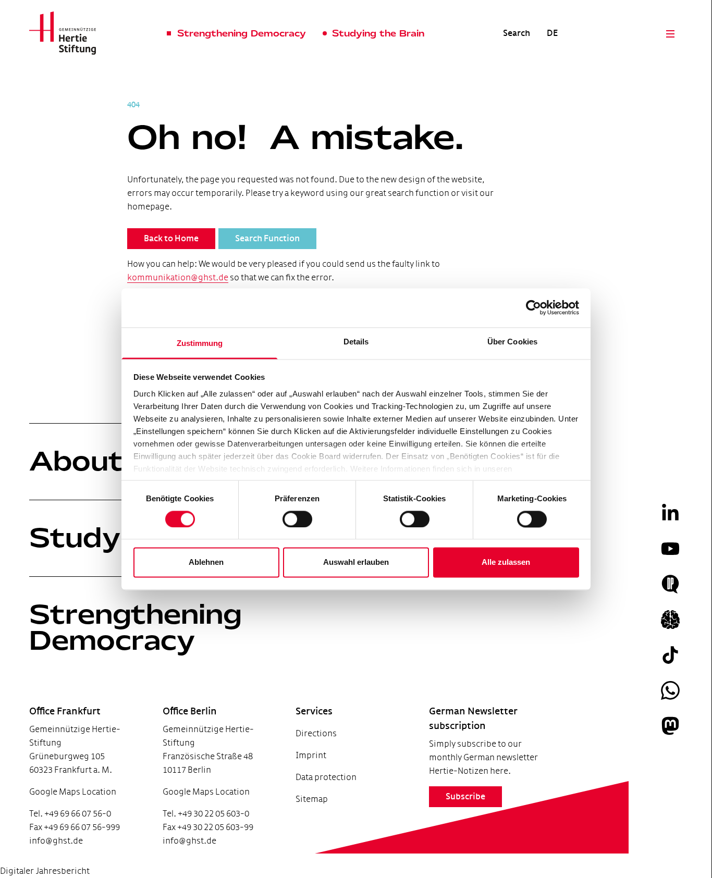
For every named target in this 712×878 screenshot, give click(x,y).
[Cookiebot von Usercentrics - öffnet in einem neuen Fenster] (533, 307)
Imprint (311, 755)
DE (552, 33)
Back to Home (171, 238)
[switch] (297, 519)
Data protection (326, 777)
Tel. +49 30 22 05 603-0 (206, 814)
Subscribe (465, 797)
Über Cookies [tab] (512, 341)
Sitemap (312, 799)
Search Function (267, 238)
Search (516, 33)
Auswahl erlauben (356, 562)
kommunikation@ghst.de (177, 277)
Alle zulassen (506, 562)
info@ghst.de (56, 841)
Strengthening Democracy (135, 627)
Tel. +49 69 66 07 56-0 (70, 814)
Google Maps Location (72, 792)
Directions (316, 733)
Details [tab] (356, 341)
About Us (100, 461)
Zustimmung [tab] (200, 343)
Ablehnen (206, 562)
